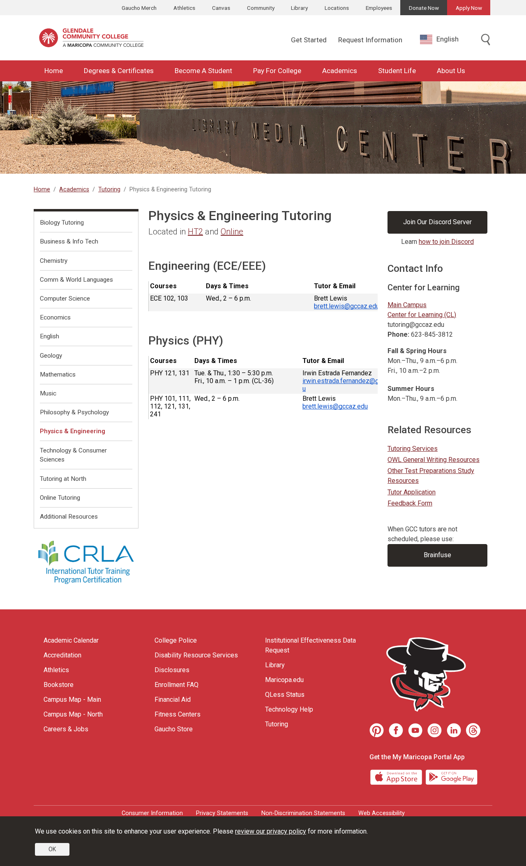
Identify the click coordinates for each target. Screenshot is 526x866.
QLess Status (285, 694)
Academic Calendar (71, 640)
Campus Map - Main (72, 699)
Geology (51, 355)
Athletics (184, 8)
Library (299, 8)
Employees (379, 8)
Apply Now (469, 8)
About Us (451, 71)
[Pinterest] (376, 730)
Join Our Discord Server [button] (437, 222)
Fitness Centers (178, 714)
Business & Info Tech (69, 241)
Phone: (398, 334)
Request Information (370, 40)
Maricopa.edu (284, 680)
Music (48, 393)
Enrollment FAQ (176, 685)
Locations (337, 8)
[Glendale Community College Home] (91, 38)
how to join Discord (446, 242)
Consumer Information (152, 813)
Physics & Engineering (72, 431)
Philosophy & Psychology (74, 412)
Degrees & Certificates (119, 71)
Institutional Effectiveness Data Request (310, 645)
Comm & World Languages (76, 279)
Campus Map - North (73, 714)
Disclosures (172, 670)
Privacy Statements (222, 813)
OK (52, 849)
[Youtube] (415, 730)
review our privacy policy (270, 831)
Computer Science (65, 298)
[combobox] (445, 39)
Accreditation (62, 655)
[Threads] (473, 730)
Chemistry (53, 260)
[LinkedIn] (454, 730)
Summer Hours (411, 389)
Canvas (221, 8)
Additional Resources (69, 516)
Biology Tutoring (62, 222)
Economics (55, 317)
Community (261, 8)
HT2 (195, 232)
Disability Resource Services (196, 655)
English (447, 39)
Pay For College (277, 71)
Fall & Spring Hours (417, 351)
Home (53, 71)
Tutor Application (412, 492)
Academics (339, 71)
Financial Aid (173, 699)
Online (232, 232)
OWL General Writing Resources (434, 460)
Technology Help (289, 709)
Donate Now (424, 8)
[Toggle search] (485, 40)
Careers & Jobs (66, 729)
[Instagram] (434, 730)
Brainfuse (437, 555)
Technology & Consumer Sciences (73, 455)
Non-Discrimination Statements (303, 813)
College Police (176, 640)
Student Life (397, 71)
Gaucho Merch (139, 8)
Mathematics (58, 374)
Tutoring (109, 189)
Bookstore (59, 685)
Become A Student (203, 71)
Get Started (309, 40)
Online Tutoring (60, 497)
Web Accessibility (381, 813)
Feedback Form (410, 503)
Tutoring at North (63, 478)
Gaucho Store (174, 729)
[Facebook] (396, 730)
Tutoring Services (413, 449)
